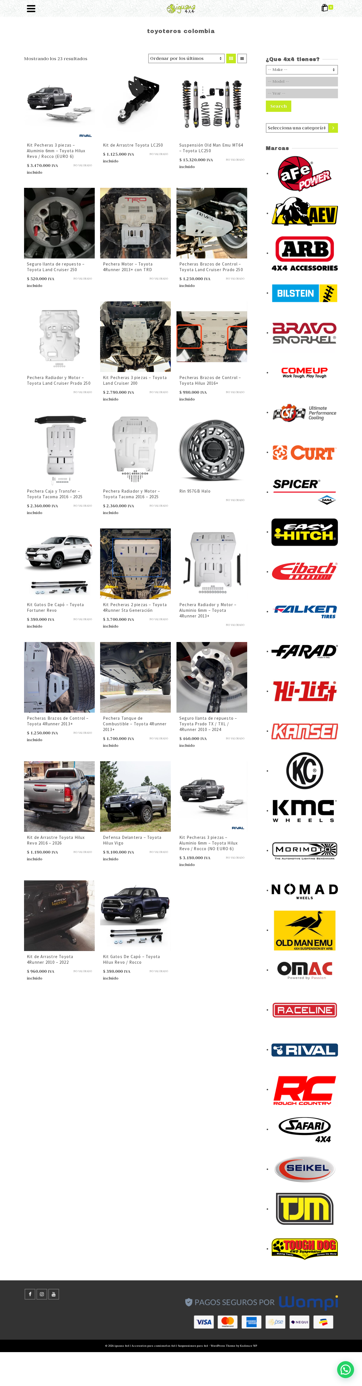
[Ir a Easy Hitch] (305, 531)
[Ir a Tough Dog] (305, 1248)
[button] (345, 1369)
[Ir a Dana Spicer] (305, 492)
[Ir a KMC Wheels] (305, 810)
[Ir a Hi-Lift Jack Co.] (305, 691)
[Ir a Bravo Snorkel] (305, 332)
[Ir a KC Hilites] (305, 770)
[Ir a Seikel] (305, 1169)
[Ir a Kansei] (305, 731)
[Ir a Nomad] (305, 890)
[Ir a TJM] (305, 1208)
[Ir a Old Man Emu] (305, 930)
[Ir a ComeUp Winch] (305, 372)
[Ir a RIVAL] (305, 1049)
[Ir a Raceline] (305, 1009)
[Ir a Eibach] (305, 571)
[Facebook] (30, 1294)
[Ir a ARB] (305, 253)
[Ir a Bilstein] (305, 292)
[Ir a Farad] (305, 651)
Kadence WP (248, 1346)
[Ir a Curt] (305, 452)
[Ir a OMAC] (305, 969)
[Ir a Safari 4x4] (305, 1129)
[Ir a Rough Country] (305, 1089)
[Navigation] (31, 8)
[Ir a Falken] (305, 611)
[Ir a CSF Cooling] (305, 412)
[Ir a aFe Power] (305, 173)
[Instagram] (41, 1294)
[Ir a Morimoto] (305, 850)
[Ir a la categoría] (333, 128)
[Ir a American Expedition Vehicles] (305, 213)
